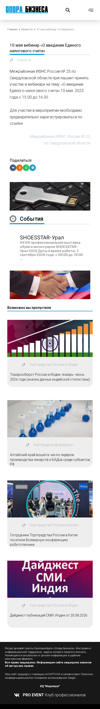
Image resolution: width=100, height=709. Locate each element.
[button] (68, 10)
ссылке (16, 123)
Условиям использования (50, 677)
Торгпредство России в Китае (53, 525)
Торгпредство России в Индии (53, 364)
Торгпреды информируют (53, 445)
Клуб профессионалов (54, 695)
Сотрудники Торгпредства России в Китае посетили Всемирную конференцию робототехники (44, 540)
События (31, 219)
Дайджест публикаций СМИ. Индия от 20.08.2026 (48, 615)
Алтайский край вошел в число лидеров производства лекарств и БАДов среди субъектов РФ (50, 459)
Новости (27, 29)
